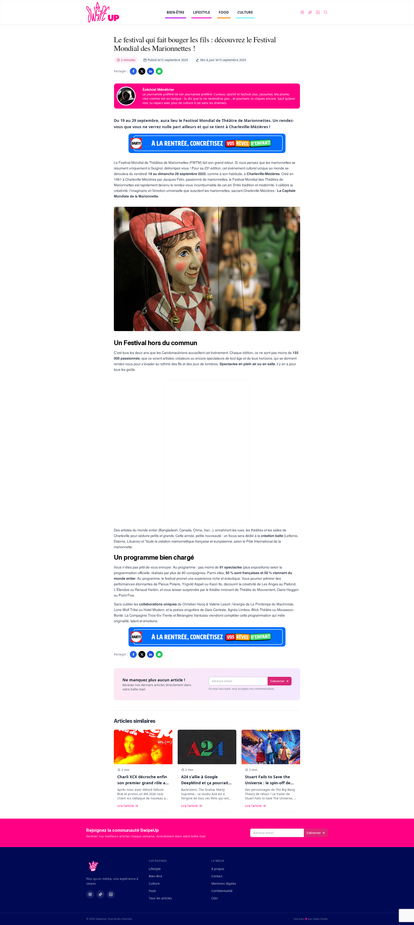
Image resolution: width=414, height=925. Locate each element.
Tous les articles (160, 898)
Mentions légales (223, 883)
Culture (154, 883)
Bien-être (155, 876)
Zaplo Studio (320, 919)
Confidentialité (221, 891)
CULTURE (245, 12)
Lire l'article (125, 806)
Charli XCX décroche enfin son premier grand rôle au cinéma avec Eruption (142, 782)
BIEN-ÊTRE (175, 12)
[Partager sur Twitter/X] (141, 71)
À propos (217, 869)
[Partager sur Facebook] (133, 71)
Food (152, 891)
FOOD (224, 12)
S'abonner (277, 681)
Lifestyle (155, 869)
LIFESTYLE (201, 12)
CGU (214, 898)
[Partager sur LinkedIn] (150, 71)
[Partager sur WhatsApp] (159, 71)
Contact (216, 876)
